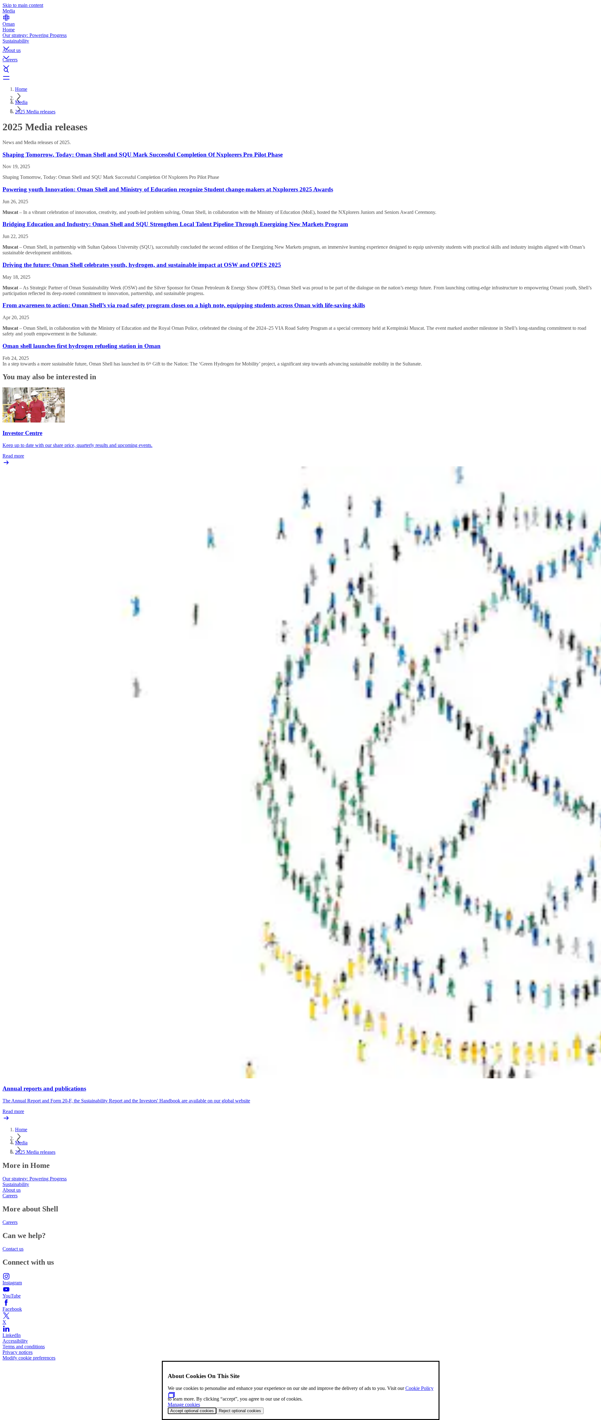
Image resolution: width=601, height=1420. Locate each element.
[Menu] (300, 77)
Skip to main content (23, 5)
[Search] (300, 70)
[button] (300, 43)
